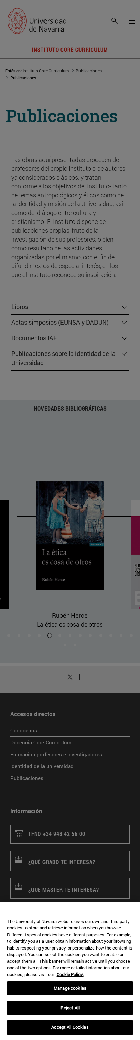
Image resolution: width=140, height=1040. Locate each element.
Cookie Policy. (70, 974)
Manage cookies (70, 988)
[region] (70, 971)
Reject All (70, 1008)
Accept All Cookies (69, 1027)
